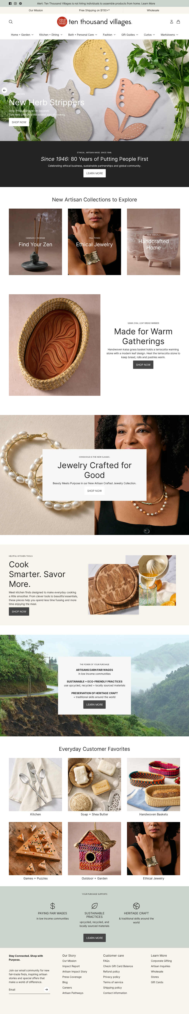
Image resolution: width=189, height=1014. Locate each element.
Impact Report (71, 966)
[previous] (4, 90)
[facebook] (10, 3)
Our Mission (69, 960)
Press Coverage (72, 976)
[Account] (171, 22)
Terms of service (113, 982)
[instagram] (15, 3)
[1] (166, 137)
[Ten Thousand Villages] (94, 22)
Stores (155, 976)
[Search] (11, 22)
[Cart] (178, 22)
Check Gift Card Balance (118, 966)
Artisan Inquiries (160, 966)
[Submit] (46, 989)
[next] (185, 90)
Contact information (115, 992)
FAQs (106, 960)
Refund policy (111, 971)
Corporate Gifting (161, 960)
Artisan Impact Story (74, 971)
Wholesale (157, 971)
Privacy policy (111, 976)
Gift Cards (157, 982)
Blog (65, 982)
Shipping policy (112, 987)
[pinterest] (20, 3)
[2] (172, 137)
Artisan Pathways (72, 992)
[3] (178, 137)
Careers (67, 987)
